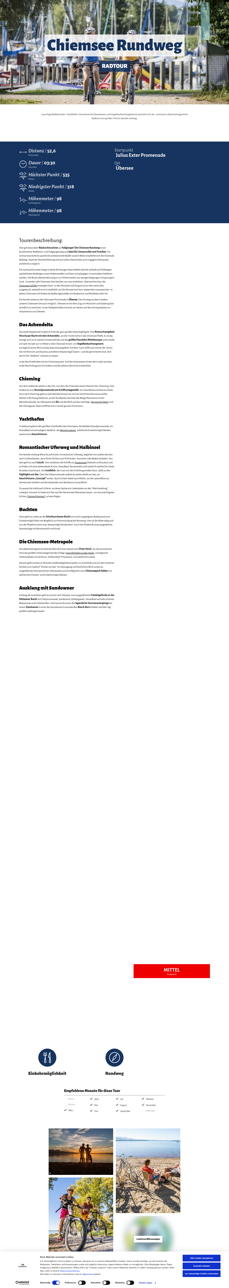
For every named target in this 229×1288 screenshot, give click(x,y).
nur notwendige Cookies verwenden (201, 1273)
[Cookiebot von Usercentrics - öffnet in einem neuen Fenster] (22, 1283)
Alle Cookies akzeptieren (201, 1258)
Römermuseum (68, 430)
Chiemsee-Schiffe (28, 285)
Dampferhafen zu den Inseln (80, 553)
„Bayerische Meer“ (99, 402)
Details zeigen (145, 1283)
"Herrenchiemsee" (36, 496)
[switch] (82, 1283)
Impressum (87, 1274)
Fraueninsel (81, 462)
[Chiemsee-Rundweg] (148, 1239)
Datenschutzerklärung (69, 1271)
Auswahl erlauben (201, 1266)
